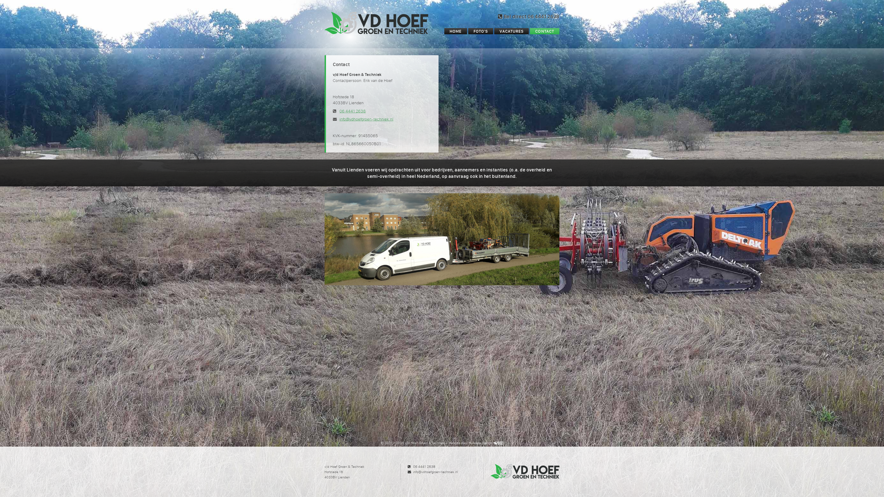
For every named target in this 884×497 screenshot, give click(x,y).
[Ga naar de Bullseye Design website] (498, 443)
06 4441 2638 (353, 111)
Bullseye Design (480, 443)
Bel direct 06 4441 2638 (531, 16)
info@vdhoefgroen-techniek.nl (367, 119)
